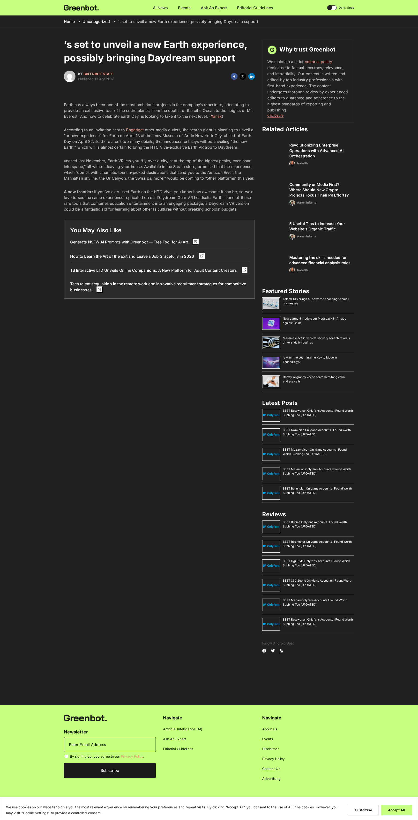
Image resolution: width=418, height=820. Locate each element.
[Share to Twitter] (242, 76)
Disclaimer (270, 749)
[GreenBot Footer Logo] (85, 718)
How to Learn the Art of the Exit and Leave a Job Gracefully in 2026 (132, 256)
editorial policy (318, 61)
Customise (363, 810)
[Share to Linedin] (251, 76)
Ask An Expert (214, 7)
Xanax (216, 116)
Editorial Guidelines (255, 7)
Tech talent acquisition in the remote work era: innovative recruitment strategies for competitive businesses (158, 286)
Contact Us (271, 769)
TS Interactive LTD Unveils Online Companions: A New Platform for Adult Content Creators (154, 270)
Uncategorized (96, 21)
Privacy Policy (132, 756)
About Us (269, 729)
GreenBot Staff (98, 74)
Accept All (396, 810)
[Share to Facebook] (234, 76)
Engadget (135, 129)
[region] (209, 808)
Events (184, 7)
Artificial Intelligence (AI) (182, 729)
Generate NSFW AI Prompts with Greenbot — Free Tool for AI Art (129, 242)
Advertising (271, 778)
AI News (160, 7)
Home (69, 21)
